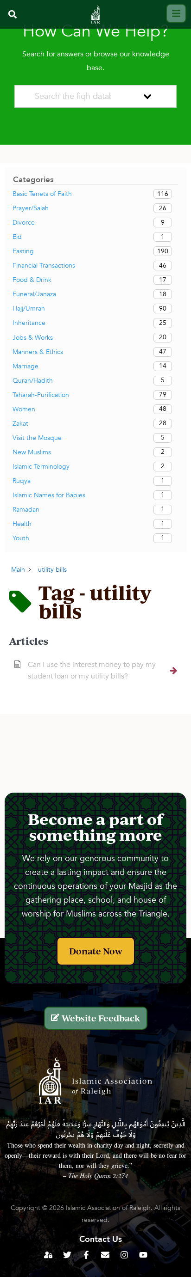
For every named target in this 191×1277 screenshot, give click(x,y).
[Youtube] (143, 1254)
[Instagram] (124, 1254)
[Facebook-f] (86, 1254)
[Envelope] (105, 1254)
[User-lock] (48, 1254)
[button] (12, 14)
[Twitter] (67, 1254)
